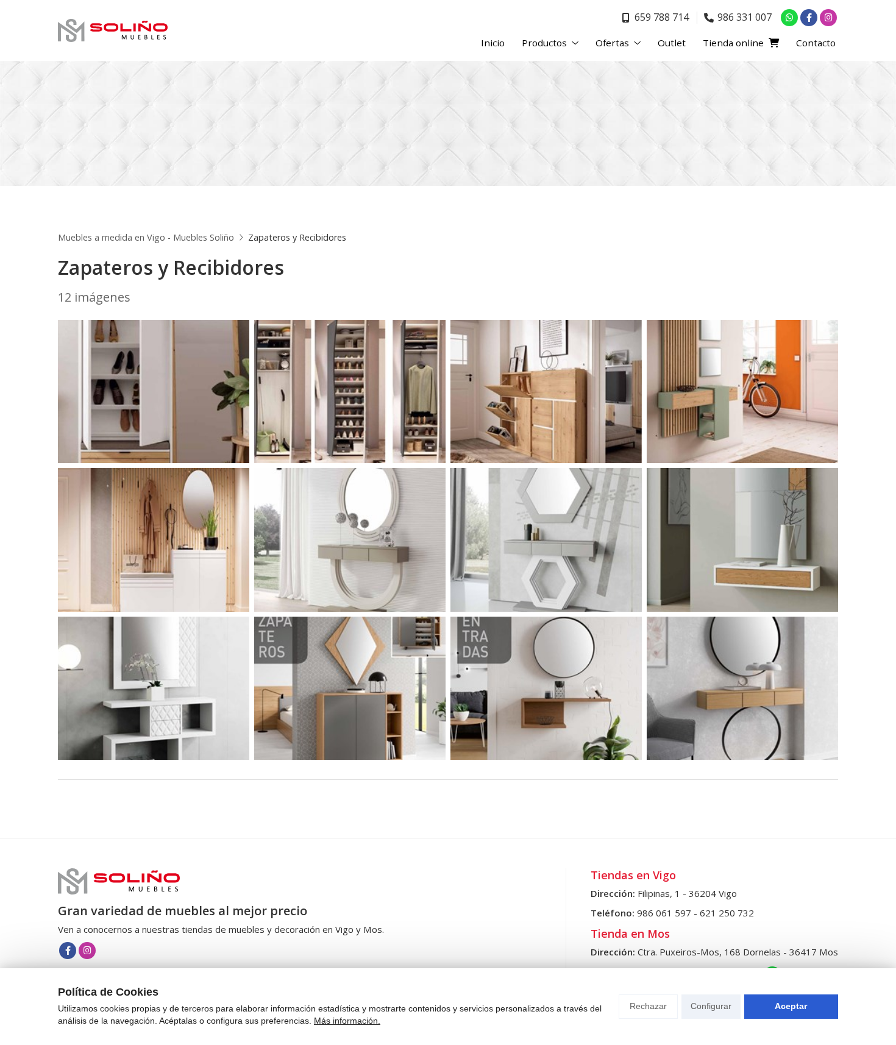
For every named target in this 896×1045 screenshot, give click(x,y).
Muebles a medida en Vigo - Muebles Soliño (146, 237)
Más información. (347, 1021)
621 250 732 (727, 913)
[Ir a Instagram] (828, 17)
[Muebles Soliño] (113, 30)
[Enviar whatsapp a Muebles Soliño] (789, 17)
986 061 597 (664, 913)
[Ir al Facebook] (808, 17)
